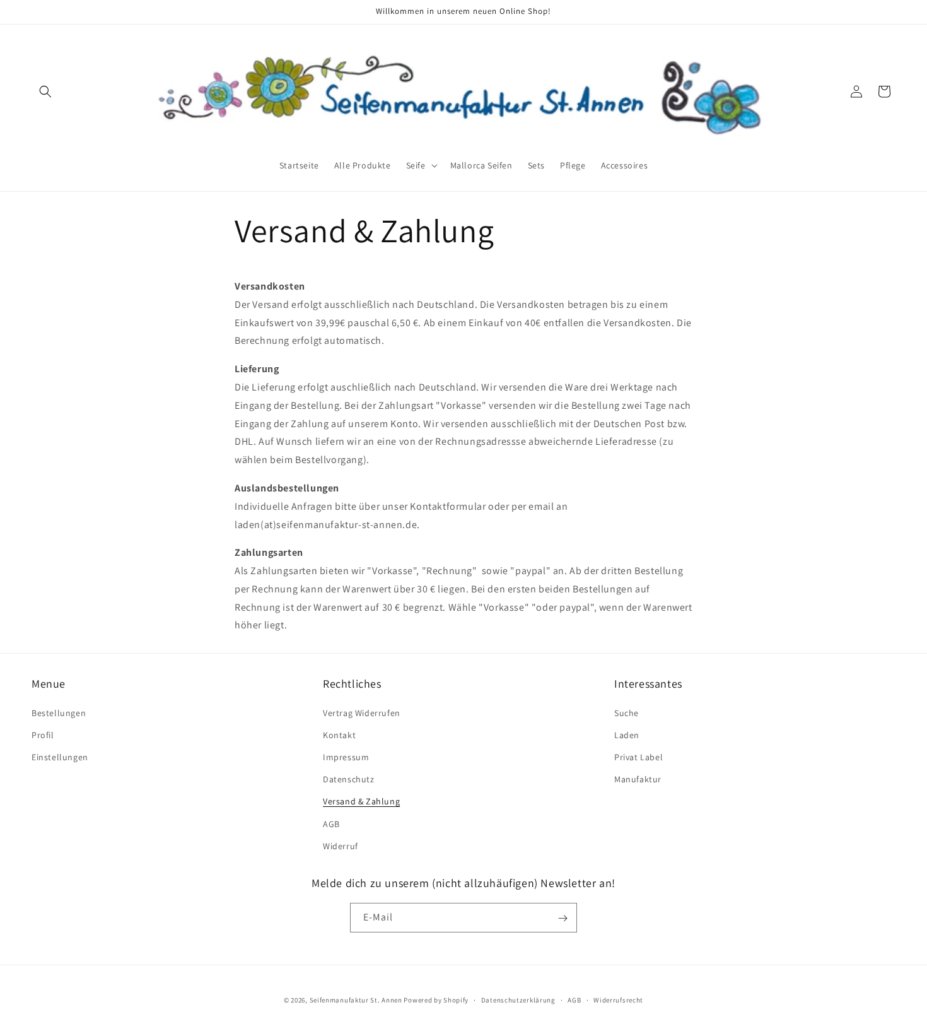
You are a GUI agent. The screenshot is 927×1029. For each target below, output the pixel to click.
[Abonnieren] (562, 918)
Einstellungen (60, 756)
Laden (626, 734)
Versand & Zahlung (361, 801)
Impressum (346, 756)
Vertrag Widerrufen (361, 712)
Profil (43, 734)
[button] (45, 91)
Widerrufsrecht (618, 999)
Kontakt (339, 734)
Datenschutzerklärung (518, 999)
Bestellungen (59, 712)
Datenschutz (349, 778)
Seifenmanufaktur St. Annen (356, 1000)
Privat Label (638, 756)
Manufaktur (638, 778)
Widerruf (340, 845)
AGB (331, 823)
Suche (626, 712)
